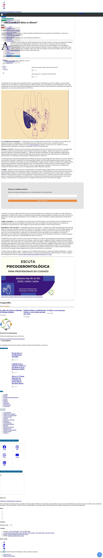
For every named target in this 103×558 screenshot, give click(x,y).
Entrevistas (6, 421)
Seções (4, 44)
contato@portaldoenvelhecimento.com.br (17, 534)
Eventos (5, 399)
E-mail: (5, 534)
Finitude (5, 400)
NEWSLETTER (81, 13)
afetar (3, 173)
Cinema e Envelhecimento (10, 415)
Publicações (6, 403)
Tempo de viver (10, 41)
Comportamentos (7, 417)
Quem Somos (6, 518)
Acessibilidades (7, 412)
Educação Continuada (8, 419)
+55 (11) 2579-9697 (14, 531)
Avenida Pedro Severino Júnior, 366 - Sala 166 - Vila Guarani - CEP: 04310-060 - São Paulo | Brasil (28, 533)
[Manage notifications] (4, 551)
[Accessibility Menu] (99, 554)
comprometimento (34, 144)
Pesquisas (5, 401)
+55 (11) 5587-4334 (25, 531)
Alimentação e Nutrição (9, 414)
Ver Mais (3, 409)
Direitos (5, 396)
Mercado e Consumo (8, 427)
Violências (6, 432)
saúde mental (11, 18)
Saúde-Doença (7, 404)
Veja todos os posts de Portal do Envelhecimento (12, 339)
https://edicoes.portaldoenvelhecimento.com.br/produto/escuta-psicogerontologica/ (22, 296)
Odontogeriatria (7, 428)
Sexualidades (6, 406)
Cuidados (5, 394)
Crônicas (5, 418)
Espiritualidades (7, 422)
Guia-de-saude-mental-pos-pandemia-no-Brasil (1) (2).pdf (35, 254)
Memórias (5, 425)
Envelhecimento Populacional (10, 397)
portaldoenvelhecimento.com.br (16, 535)
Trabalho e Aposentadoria (9, 430)
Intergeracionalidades (8, 424)
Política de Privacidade (9, 556)
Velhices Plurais (7, 431)
